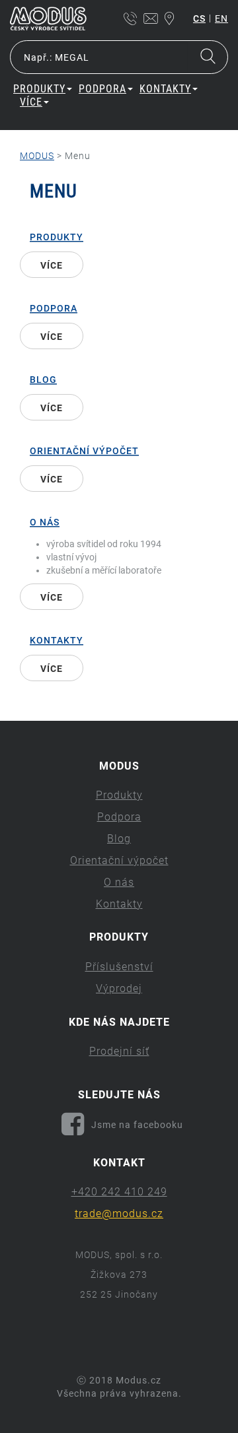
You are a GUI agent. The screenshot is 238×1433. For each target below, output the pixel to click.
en (221, 18)
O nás (45, 522)
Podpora (53, 308)
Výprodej (119, 988)
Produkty (56, 237)
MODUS (37, 155)
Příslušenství (119, 966)
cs (199, 18)
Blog (43, 379)
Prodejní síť (119, 1051)
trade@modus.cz (119, 1213)
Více (31, 102)
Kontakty (56, 640)
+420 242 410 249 (119, 1191)
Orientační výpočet (84, 451)
